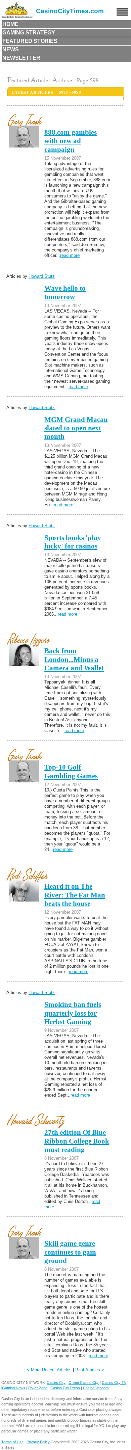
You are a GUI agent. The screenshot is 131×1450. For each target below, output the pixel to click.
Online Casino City (84, 1382)
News (10, 49)
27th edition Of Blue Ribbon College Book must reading (76, 1141)
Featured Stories (29, 41)
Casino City (56, 1382)
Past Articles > (89, 1369)
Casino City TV (114, 1382)
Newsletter (21, 58)
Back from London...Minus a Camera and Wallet (74, 659)
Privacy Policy (38, 1442)
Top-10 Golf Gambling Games (71, 771)
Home (10, 24)
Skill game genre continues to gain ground (70, 1252)
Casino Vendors (96, 1388)
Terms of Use (12, 1442)
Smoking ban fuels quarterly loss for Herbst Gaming (72, 1013)
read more (70, 255)
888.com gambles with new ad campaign (70, 141)
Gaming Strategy (28, 32)
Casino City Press (65, 1388)
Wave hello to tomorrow (65, 292)
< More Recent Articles (49, 1369)
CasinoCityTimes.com (70, 11)
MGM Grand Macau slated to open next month (76, 428)
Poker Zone (37, 1388)
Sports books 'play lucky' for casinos (72, 542)
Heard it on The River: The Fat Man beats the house (74, 895)
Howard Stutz (42, 276)
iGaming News (13, 1388)
